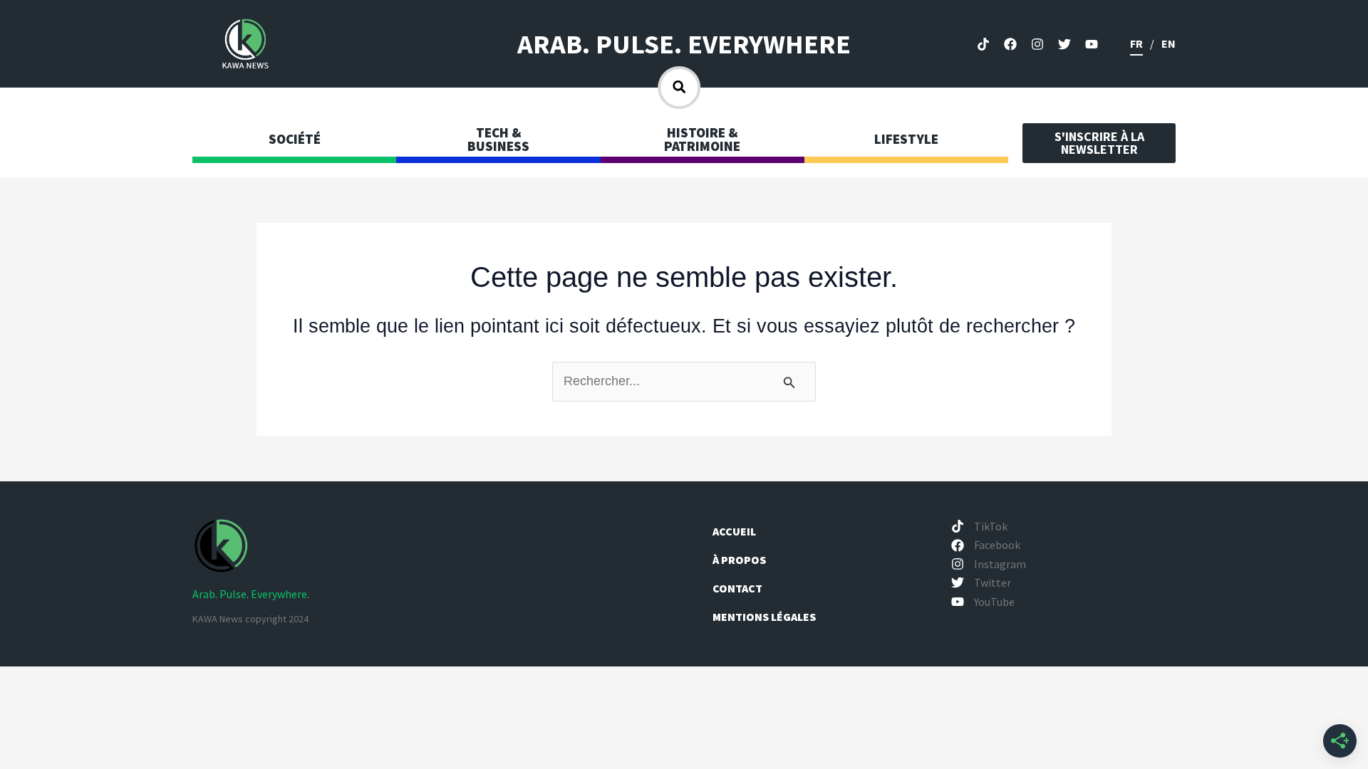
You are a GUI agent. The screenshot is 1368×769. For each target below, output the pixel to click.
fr (1136, 43)
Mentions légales (764, 617)
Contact (737, 588)
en (1168, 43)
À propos (740, 560)
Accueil (734, 531)
